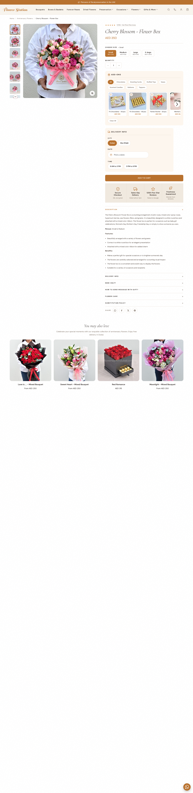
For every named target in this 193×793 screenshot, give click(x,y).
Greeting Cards (136, 82)
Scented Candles (116, 87)
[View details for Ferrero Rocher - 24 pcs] (151, 94)
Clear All (113, 121)
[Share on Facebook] (121, 310)
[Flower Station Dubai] (15, 9)
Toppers (142, 87)
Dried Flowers (89, 9)
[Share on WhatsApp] (115, 310)
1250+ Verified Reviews (126, 25)
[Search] (168, 9)
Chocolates (121, 82)
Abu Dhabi (124, 143)
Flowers (135, 9)
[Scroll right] (177, 104)
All (111, 82)
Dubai (112, 143)
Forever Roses (73, 9)
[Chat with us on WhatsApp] (187, 787)
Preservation (105, 9)
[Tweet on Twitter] (128, 310)
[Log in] (181, 9)
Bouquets (40, 9)
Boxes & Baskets (55, 9)
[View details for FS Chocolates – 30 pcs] (110, 94)
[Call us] (175, 9)
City (110, 138)
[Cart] (187, 9)
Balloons (131, 87)
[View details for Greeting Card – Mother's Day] (172, 94)
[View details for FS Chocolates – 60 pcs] (131, 94)
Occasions (121, 9)
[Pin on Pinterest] (134, 310)
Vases (163, 82)
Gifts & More (150, 9)
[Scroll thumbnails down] (15, 97)
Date (110, 149)
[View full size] (92, 93)
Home (12, 18)
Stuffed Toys (151, 82)
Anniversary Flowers (25, 18)
